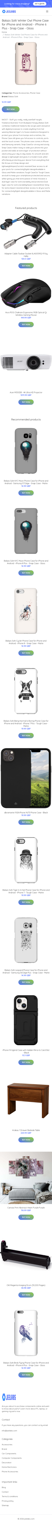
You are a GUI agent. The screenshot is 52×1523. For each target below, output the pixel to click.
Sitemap (5, 1505)
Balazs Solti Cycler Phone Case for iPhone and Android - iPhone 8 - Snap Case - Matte (26, 642)
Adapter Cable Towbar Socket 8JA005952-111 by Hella (26, 254)
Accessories (7, 1444)
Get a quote (39, 4)
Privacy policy (7, 1501)
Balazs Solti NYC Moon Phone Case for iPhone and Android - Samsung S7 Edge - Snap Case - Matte (26, 482)
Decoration (6, 1462)
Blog (4, 1487)
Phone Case (35, 93)
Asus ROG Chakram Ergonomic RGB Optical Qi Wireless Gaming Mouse (26, 313)
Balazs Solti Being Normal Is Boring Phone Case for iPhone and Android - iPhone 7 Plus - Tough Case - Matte (26, 723)
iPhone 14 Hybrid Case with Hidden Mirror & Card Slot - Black (26, 1051)
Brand (4, 1449)
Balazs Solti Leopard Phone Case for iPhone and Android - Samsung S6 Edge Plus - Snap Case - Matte (26, 971)
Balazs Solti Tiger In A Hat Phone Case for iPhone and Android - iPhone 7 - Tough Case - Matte (26, 891)
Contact (5, 1492)
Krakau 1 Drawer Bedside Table (26, 1130)
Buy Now (11, 109)
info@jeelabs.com (9, 1430)
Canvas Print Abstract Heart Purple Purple (26, 1207)
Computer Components (12, 1458)
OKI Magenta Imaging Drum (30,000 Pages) (26, 1285)
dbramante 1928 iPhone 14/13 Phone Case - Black (26, 812)
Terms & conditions (10, 1496)
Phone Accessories (21, 93)
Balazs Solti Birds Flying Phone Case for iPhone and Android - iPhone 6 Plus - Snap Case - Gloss (26, 1364)
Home (4, 32)
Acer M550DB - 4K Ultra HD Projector (26, 392)
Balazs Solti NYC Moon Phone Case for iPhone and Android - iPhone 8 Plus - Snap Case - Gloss (26, 562)
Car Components (9, 1453)
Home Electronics (9, 1467)
